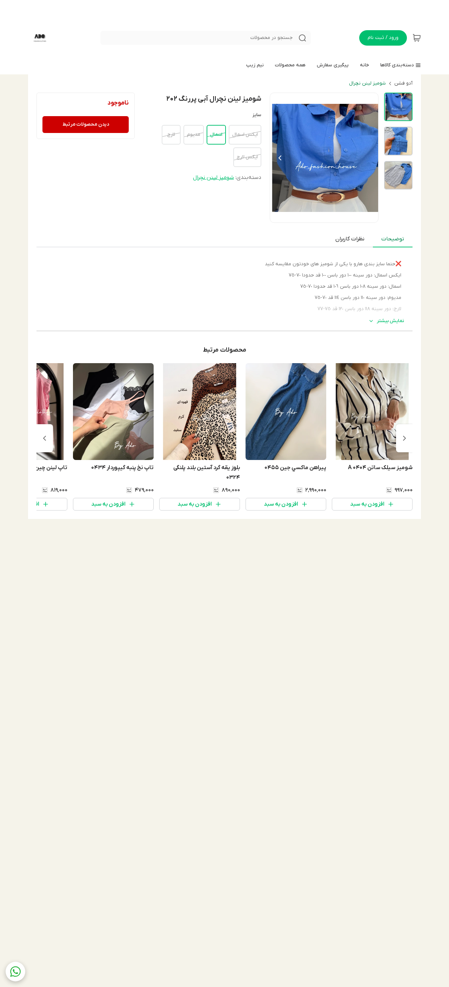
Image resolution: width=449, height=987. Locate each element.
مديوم (193, 134)
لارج (171, 134)
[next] (44, 438)
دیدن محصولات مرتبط (85, 124)
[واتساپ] (15, 971)
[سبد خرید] (417, 38)
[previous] (404, 438)
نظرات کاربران (349, 238)
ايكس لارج (247, 157)
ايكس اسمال (245, 134)
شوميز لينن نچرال (367, 83)
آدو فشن (403, 83)
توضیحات (392, 238)
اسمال (216, 134)
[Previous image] (280, 158)
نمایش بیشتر (390, 321)
